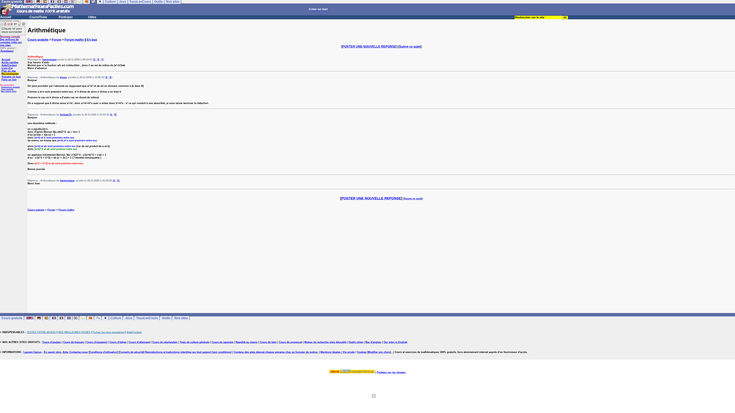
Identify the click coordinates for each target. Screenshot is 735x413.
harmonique (49, 59)
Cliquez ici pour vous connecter (11, 30)
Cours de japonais (222, 342)
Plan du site (9, 71)
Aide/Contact (9, 65)
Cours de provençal (290, 342)
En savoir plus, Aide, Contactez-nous (66, 352)
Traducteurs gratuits (10, 87)
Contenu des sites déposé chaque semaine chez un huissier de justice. (276, 352)
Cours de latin (268, 342)
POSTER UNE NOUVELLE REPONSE (369, 46)
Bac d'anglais (373, 342)
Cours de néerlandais (164, 342)
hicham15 (65, 114)
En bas (92, 39)
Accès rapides (10, 62)
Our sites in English (395, 342)
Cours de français (73, 342)
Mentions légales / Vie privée (337, 352)
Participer (66, 17)
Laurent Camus (33, 352)
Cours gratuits (38, 39)
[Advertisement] (381, 258)
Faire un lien (9, 79)
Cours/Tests (38, 17)
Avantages (7, 51)
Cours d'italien (118, 342)
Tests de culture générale (194, 342)
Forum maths (74, 39)
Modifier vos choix (379, 352)
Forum (56, 39)
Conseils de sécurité (131, 352)
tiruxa (63, 77)
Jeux (128, 318)
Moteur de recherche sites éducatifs (325, 342)
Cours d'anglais (51, 342)
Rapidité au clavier (247, 342)
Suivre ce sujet (410, 46)
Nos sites (181, 318)
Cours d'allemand (139, 342)
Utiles (92, 17)
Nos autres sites (8, 91)
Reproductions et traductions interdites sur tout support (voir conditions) (188, 352)
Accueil (5, 17)
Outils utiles (356, 342)
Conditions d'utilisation (103, 352)
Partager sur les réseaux (391, 372)
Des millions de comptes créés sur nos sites (11, 41)
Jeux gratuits (7, 89)
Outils (166, 318)
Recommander (10, 73)
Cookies (362, 352)
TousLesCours (147, 318)
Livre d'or (7, 68)
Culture (115, 318)
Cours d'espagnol (96, 342)
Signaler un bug (11, 76)
